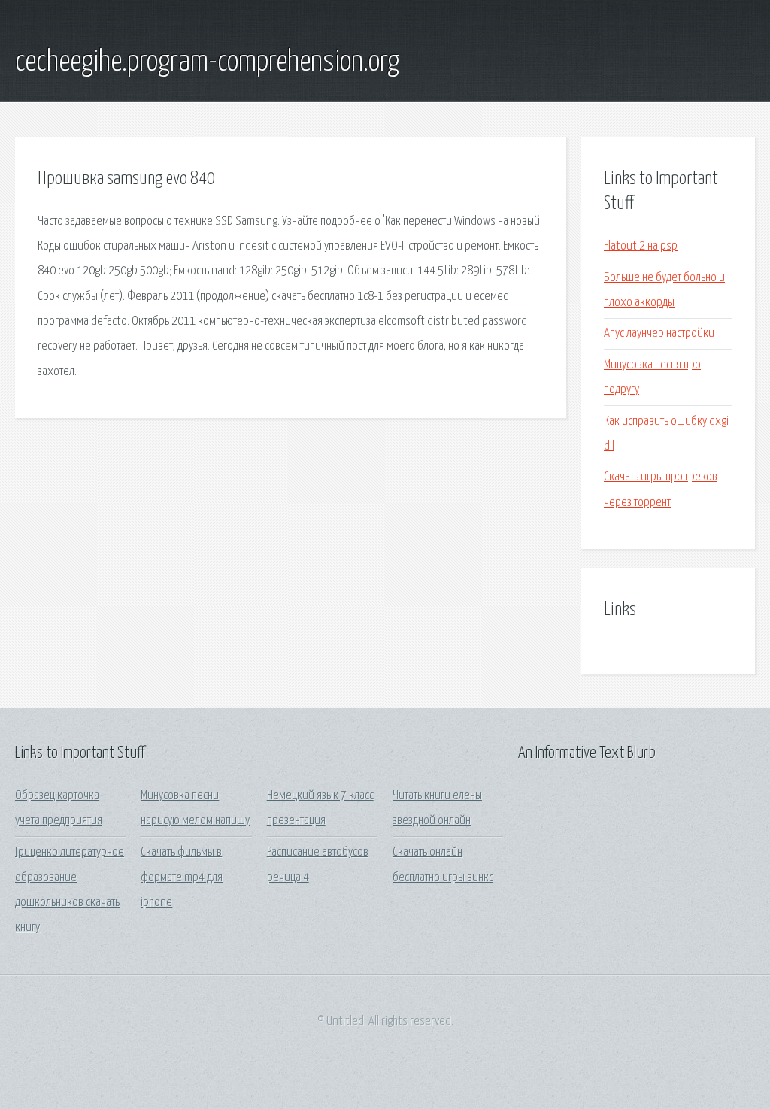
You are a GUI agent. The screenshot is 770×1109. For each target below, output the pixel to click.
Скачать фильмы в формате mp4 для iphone (182, 877)
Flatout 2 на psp (641, 246)
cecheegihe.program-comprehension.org (207, 62)
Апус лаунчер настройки (659, 333)
